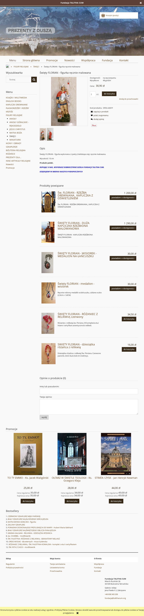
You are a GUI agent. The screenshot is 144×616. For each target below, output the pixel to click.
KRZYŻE (9, 111)
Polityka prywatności (14, 567)
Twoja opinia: (46, 397)
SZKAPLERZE (11, 146)
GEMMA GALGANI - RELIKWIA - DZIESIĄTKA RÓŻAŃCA (30, 533)
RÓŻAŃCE (10, 153)
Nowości (10, 164)
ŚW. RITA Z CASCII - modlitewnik (22, 547)
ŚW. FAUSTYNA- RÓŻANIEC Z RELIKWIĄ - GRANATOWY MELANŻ (34, 538)
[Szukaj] (34, 79)
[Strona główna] (30, 32)
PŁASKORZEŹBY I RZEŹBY (17, 108)
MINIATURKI (15, 139)
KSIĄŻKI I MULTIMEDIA (16, 97)
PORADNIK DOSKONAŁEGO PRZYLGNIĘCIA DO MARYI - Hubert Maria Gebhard (40, 527)
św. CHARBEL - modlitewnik (19, 536)
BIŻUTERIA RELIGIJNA (15, 150)
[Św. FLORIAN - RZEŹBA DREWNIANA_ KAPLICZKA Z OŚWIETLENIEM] (48, 201)
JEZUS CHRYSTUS (17, 129)
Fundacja (98, 567)
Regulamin (10, 564)
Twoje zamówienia (57, 564)
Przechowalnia (56, 571)
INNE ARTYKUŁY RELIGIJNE (18, 160)
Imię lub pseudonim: (49, 386)
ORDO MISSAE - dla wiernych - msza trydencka (28, 541)
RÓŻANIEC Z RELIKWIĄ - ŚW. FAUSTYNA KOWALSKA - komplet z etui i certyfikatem (42, 544)
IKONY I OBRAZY (13, 143)
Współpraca (99, 564)
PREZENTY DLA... (13, 157)
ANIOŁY (12, 118)
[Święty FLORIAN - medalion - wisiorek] (48, 293)
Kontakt (97, 571)
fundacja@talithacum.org (115, 598)
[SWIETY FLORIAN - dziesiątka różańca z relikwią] (48, 353)
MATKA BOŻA (15, 132)
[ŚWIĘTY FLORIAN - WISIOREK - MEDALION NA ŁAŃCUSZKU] (48, 262)
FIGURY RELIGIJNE (14, 115)
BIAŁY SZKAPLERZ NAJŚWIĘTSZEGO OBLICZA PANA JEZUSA (32, 530)
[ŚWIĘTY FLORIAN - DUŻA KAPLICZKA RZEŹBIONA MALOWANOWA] (48, 232)
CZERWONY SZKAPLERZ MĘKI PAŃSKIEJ (24, 516)
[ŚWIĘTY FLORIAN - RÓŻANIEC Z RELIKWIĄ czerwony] (48, 323)
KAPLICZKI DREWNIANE (17, 104)
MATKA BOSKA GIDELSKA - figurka (22, 522)
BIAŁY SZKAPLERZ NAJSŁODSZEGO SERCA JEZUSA (28, 519)
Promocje (10, 168)
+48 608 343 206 (111, 594)
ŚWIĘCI (12, 136)
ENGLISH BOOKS (13, 101)
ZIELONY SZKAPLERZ (16, 524)
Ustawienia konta (57, 567)
